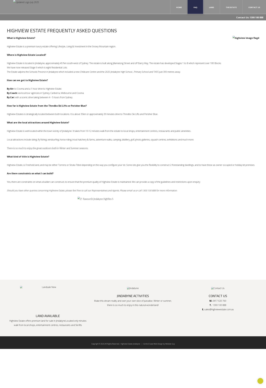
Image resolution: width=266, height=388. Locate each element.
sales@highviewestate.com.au (219, 309)
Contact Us (254, 7)
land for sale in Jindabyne (53, 320)
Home (179, 7)
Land (211, 7)
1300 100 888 (256, 17)
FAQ (195, 7)
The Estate (231, 7)
